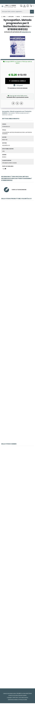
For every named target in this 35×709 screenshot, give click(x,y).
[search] (32, 12)
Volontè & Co (6, 145)
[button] (32, 6)
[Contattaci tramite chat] (21, 6)
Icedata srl (16, 699)
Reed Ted (4, 139)
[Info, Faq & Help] (28, 6)
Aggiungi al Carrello (18, 81)
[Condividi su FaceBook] (13, 103)
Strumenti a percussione (9, 163)
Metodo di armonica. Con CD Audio (17, 510)
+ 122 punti (19, 85)
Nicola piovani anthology (17, 423)
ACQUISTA (18, 237)
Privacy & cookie (23, 699)
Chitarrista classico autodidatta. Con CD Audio (17, 550)
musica (4, 157)
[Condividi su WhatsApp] (21, 103)
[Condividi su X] (17, 103)
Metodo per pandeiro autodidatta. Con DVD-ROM (17, 384)
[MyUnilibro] (24, 6)
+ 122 (3, 168)
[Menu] (2, 6)
